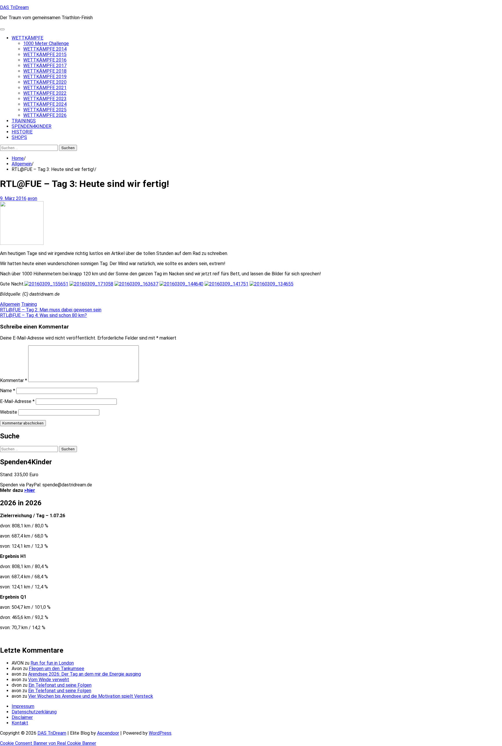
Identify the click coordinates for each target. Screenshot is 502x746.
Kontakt (20, 723)
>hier (29, 490)
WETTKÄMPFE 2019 (45, 76)
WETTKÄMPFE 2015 (45, 54)
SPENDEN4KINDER (31, 126)
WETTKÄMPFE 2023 (45, 98)
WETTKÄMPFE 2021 (45, 87)
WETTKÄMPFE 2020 (45, 82)
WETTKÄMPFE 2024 (45, 104)
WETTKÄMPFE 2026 (45, 115)
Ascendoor (108, 733)
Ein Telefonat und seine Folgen (60, 685)
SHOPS (19, 137)
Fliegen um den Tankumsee (56, 668)
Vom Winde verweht (48, 679)
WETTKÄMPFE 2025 (45, 110)
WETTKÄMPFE (27, 38)
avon (32, 198)
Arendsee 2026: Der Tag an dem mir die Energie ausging (84, 674)
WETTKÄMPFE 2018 (45, 71)
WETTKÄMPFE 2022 (45, 93)
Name (7, 390)
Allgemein (10, 304)
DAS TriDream (14, 7)
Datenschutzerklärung (34, 712)
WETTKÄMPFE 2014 (45, 49)
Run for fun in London (52, 663)
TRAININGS (24, 121)
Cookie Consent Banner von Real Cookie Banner (48, 743)
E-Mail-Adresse (17, 401)
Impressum (23, 706)
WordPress (160, 733)
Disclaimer (22, 717)
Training (29, 304)
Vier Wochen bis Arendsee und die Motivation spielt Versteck (90, 696)
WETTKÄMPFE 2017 (45, 65)
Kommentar (13, 380)
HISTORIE (22, 132)
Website (8, 412)
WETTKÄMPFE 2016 (45, 60)
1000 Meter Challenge (46, 43)
